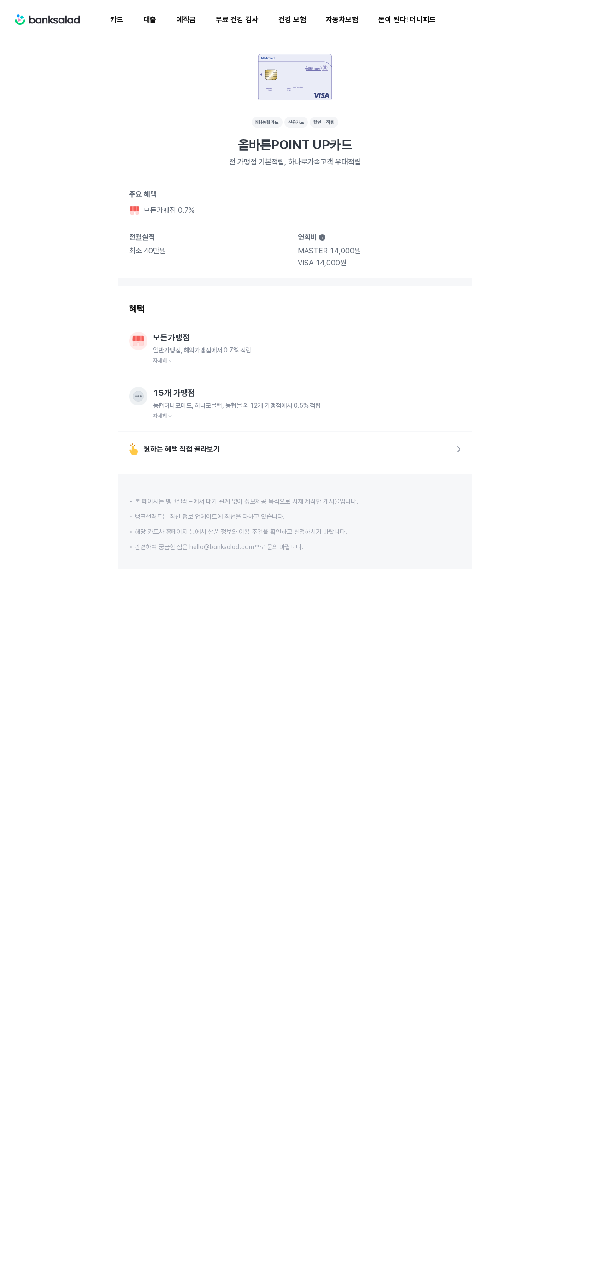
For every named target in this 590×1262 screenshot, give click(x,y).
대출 (149, 19)
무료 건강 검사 (237, 19)
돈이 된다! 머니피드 (407, 19)
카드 (116, 19)
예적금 (186, 19)
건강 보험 (292, 19)
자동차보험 (342, 19)
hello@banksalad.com (221, 547)
